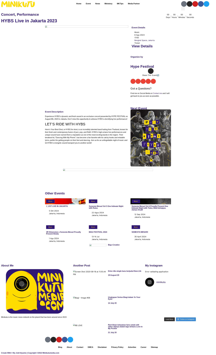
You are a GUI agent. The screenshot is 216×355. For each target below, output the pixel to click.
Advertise (132, 347)
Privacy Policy (117, 347)
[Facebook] (201, 4)
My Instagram (153, 265)
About (69, 347)
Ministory (108, 4)
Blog (60, 347)
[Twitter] (206, 4)
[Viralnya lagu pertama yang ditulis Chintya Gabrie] (203, 295)
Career (143, 347)
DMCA (90, 347)
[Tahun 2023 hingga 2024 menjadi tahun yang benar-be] (203, 309)
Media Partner (134, 4)
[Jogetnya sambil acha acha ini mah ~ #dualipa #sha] (156, 295)
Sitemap (154, 347)
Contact (79, 347)
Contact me (157, 93)
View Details (142, 46)
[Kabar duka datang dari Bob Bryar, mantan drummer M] (156, 309)
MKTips (120, 4)
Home (78, 4)
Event (88, 4)
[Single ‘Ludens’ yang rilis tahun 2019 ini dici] (180, 295)
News (97, 4)
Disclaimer (102, 347)
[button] (183, 8)
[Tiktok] (184, 4)
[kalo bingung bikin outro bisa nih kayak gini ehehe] (180, 309)
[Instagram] (189, 4)
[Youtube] (195, 4)
